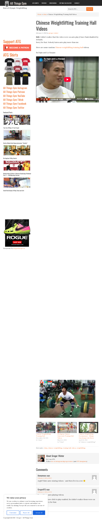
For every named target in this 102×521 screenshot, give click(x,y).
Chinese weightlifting (64, 47)
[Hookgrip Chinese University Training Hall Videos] (67, 427)
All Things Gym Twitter (13, 107)
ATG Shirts (10, 55)
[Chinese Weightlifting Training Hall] (45, 427)
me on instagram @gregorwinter (62, 461)
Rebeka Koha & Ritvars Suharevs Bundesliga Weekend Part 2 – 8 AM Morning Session (17, 174)
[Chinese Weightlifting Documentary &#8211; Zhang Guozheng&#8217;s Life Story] (88, 427)
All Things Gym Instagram (15, 88)
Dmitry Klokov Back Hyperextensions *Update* (15, 143)
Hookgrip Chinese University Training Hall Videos (65, 436)
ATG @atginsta (82, 461)
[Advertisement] (17, 25)
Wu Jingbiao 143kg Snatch (10, 158)
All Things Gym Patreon (14, 92)
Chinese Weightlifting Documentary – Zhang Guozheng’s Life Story (86, 436)
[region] (26, 506)
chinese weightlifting (55, 448)
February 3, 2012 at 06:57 (45, 478)
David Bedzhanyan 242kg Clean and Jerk (13, 190)
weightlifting (81, 448)
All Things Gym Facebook (14, 103)
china (45, 14)
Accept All (39, 513)
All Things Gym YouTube (14, 96)
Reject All (26, 513)
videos (74, 448)
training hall (78, 47)
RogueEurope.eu (19, 248)
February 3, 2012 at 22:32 (45, 492)
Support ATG (12, 41)
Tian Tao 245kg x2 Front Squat (11, 128)
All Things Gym (18, 3)
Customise (13, 513)
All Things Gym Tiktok (13, 99)
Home (40, 14)
